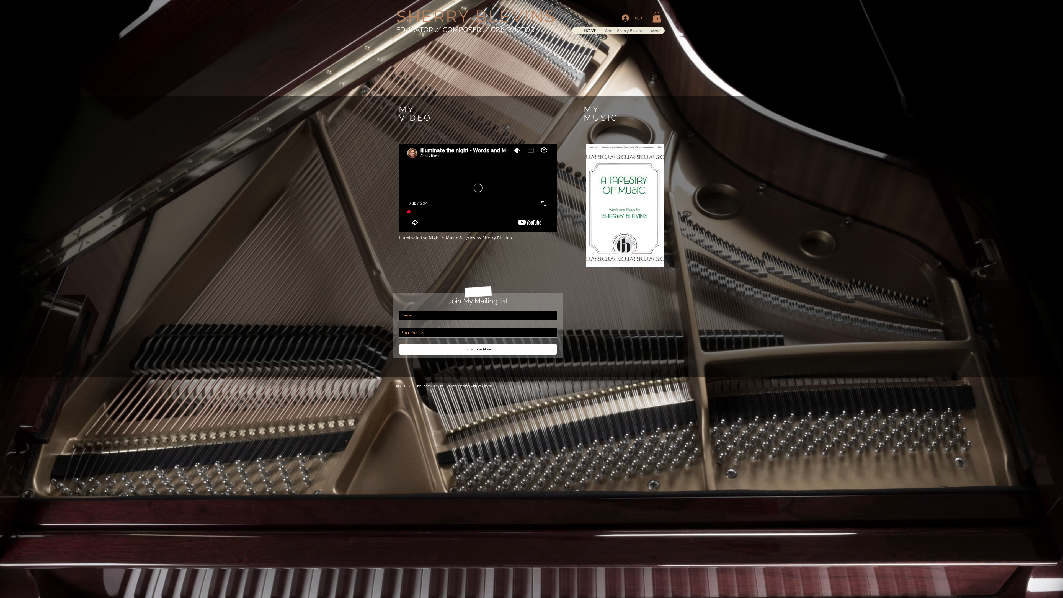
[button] (656, 17)
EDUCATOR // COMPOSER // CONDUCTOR (465, 29)
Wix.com (484, 386)
